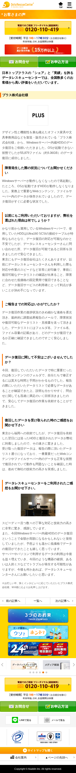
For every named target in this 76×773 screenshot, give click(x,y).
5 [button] (43, 672)
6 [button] (46, 672)
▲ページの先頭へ (56, 757)
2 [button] (33, 672)
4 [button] (40, 672)
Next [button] (73, 664)
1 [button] (30, 672)
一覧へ (38, 600)
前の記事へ (13, 600)
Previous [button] (2, 664)
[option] (22, 664)
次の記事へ (62, 600)
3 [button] (36, 672)
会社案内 (21, 757)
